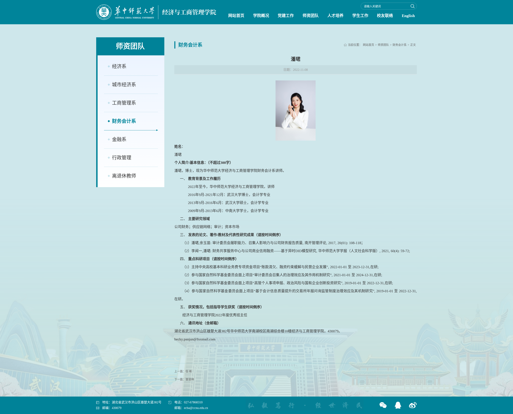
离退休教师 (124, 176)
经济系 (119, 66)
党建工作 (286, 15)
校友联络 (385, 15)
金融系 (119, 139)
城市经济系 (124, 84)
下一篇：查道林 (184, 379)
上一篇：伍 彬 (183, 371)
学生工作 (360, 15)
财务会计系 (124, 121)
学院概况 (261, 15)
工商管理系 (124, 103)
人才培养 (335, 15)
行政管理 (121, 157)
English (408, 15)
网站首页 (236, 15)
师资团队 (311, 15)
